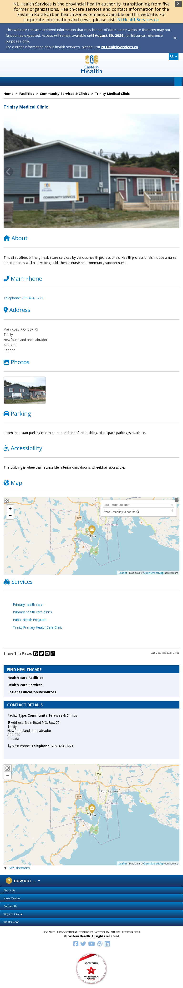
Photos (20, 362)
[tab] (91, 891)
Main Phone (26, 278)
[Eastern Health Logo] (91, 71)
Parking (21, 413)
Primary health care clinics (32, 612)
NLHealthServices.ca (138, 19)
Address (19, 310)
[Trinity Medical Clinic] (92, 809)
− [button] (10, 515)
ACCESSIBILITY (102, 932)
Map (16, 482)
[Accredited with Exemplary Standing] (91, 968)
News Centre (12, 898)
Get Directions (19, 868)
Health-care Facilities (25, 677)
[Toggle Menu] (178, 81)
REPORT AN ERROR (131, 932)
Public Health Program (29, 619)
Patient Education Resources (31, 692)
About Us (9, 890)
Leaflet (122, 572)
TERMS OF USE (86, 932)
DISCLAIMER (49, 932)
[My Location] (137, 512)
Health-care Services (24, 685)
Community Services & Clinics (52, 715)
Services (22, 581)
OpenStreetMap (153, 572)
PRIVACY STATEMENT (67, 932)
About (19, 238)
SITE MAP (115, 932)
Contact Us (10, 906)
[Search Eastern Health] (173, 56)
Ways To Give (12, 914)
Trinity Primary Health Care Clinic (37, 627)
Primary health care (27, 604)
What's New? (11, 922)
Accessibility (26, 448)
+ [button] (10, 508)
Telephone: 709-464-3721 (23, 298)
